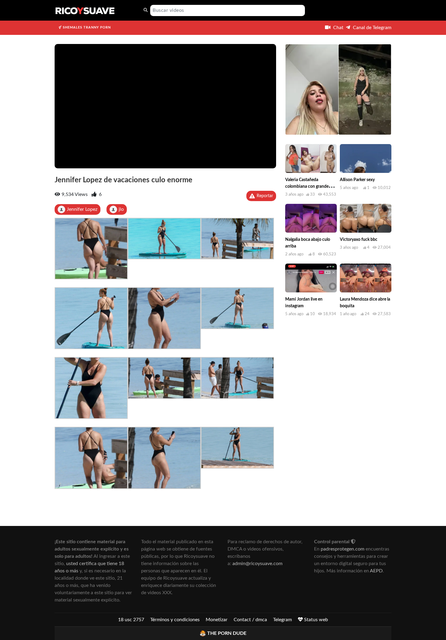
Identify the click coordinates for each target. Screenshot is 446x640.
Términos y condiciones (175, 619)
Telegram (282, 619)
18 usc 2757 (131, 619)
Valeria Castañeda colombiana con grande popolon (307, 186)
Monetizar (217, 619)
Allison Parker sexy (357, 180)
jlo (121, 209)
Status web (315, 619)
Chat (337, 27)
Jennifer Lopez (82, 209)
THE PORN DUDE (226, 633)
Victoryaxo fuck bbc (358, 239)
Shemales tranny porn (86, 27)
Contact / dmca (250, 619)
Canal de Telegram (371, 27)
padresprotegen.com (342, 549)
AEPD (376, 570)
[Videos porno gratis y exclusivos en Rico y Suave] (85, 10)
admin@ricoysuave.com (257, 563)
